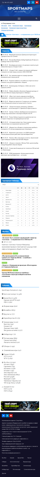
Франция (7, 379)
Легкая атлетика (10, 342)
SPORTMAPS (20, 8)
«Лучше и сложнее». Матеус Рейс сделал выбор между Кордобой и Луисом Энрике (19, 143)
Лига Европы (8, 373)
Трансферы (27, 25)
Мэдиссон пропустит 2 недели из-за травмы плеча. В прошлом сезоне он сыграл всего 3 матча (18, 102)
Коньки (6, 326)
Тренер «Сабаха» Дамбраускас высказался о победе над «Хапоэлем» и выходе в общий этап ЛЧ (19, 112)
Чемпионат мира (18, 25)
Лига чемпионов (7, 235)
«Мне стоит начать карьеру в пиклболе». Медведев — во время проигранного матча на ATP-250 (18, 97)
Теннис (6, 354)
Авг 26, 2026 (8, 242)
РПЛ (9, 25)
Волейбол (7, 310)
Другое (6, 314)
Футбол (15, 235)
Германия (7, 366)
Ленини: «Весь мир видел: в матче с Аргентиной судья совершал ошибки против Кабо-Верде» (19, 138)
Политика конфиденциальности (11, 453)
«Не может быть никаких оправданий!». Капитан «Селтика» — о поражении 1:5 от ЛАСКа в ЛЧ (19, 238)
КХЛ (5, 389)
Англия (6, 364)
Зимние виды (8, 322)
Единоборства (9, 318)
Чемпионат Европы (11, 381)
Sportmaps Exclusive (9, 290)
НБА (5, 302)
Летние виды (8, 338)
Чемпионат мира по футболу (18, 28)
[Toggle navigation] (19, 18)
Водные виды (8, 306)
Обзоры (6, 346)
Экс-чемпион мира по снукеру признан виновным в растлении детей (17, 76)
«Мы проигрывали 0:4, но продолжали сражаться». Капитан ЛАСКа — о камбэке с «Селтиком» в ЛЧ (17, 257)
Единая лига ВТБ (10, 300)
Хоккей (6, 387)
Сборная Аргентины (7, 30)
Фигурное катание (10, 330)
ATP (5, 356)
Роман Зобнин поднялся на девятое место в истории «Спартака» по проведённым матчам (18, 117)
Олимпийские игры (10, 350)
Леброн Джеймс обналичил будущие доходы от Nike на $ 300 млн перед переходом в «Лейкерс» (19, 91)
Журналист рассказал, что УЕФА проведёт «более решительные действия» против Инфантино (18, 133)
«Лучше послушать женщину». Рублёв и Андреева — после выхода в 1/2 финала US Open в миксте (19, 107)
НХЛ (5, 391)
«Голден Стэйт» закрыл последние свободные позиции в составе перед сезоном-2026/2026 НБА (19, 71)
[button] (36, 18)
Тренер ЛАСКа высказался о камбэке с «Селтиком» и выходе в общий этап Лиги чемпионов (16, 274)
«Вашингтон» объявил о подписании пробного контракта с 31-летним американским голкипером (19, 128)
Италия (6, 370)
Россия (6, 377)
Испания (7, 368)
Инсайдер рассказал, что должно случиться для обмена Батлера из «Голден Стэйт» (19, 65)
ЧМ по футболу (9, 383)
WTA (5, 358)
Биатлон (7, 324)
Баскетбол (8, 298)
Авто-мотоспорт (10, 294)
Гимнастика (8, 340)
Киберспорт (8, 334)
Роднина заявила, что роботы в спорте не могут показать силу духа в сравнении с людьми (19, 81)
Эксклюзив (4, 28)
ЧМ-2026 (4, 25)
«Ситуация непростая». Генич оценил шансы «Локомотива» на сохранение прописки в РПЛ (18, 123)
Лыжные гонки (9, 328)
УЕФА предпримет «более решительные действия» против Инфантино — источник (17, 154)
